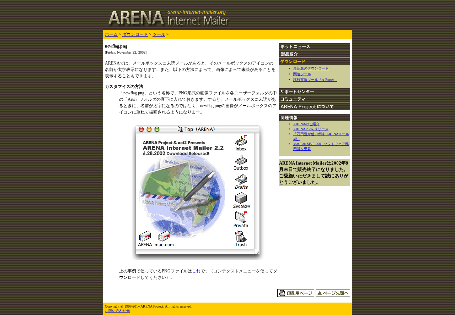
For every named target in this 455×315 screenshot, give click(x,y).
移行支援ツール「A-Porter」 (315, 80)
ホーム (111, 34)
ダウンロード (135, 34)
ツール (158, 34)
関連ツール (302, 74)
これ (196, 271)
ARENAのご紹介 (306, 124)
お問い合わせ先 (117, 311)
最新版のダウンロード (311, 68)
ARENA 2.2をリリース (310, 129)
